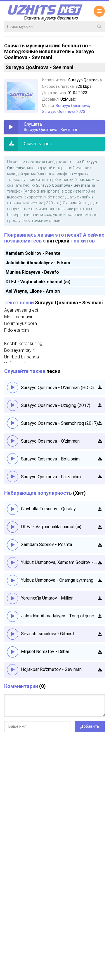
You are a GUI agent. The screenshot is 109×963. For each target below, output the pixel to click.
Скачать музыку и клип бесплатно (46, 45)
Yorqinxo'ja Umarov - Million (47, 598)
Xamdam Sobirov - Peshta (33, 253)
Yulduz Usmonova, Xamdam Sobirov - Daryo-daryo (59, 562)
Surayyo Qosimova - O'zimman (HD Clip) (59, 387)
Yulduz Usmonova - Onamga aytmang (57, 580)
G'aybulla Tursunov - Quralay (48, 508)
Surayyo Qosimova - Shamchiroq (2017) (59, 423)
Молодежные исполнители (37, 51)
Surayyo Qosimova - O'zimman (50, 441)
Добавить (89, 726)
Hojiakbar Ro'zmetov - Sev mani (51, 669)
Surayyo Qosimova (72, 105)
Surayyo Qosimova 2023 (63, 111)
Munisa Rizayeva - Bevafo (32, 272)
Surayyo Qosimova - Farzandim (51, 476)
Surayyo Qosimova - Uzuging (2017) (55, 405)
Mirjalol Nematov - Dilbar (45, 651)
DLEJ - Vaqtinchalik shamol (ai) (38, 281)
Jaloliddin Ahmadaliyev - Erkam (38, 262)
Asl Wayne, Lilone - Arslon (33, 291)
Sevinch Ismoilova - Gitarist (47, 633)
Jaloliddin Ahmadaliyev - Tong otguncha (59, 615)
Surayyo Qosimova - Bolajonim (50, 459)
